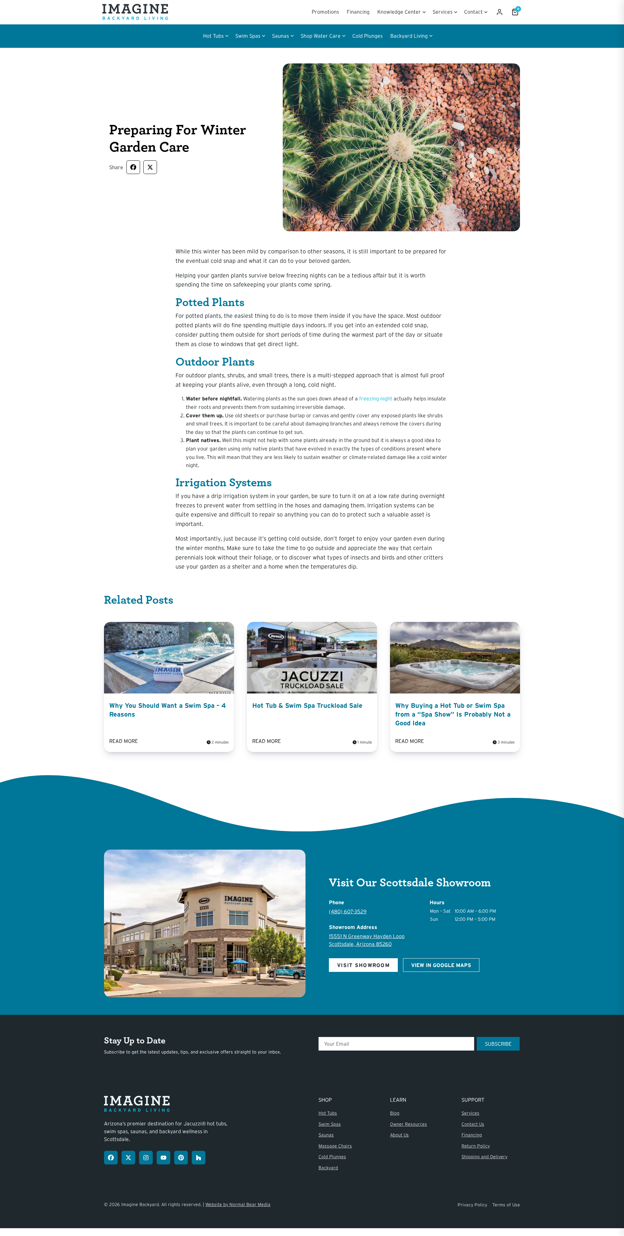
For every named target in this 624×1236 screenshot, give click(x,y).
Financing (358, 12)
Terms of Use (506, 1204)
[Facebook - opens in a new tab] (110, 1157)
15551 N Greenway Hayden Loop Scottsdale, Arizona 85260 (367, 940)
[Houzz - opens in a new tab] (198, 1157)
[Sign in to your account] (499, 12)
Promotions (325, 12)
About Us (399, 1134)
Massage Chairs (335, 1146)
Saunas (326, 1134)
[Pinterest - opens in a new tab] (181, 1157)
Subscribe (498, 1044)
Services (470, 1113)
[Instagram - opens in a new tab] (145, 1157)
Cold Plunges (367, 36)
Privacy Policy (472, 1204)
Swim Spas (329, 1124)
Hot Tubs (327, 1113)
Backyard (328, 1167)
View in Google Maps (441, 965)
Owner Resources (408, 1124)
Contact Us (473, 1124)
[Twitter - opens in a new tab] (128, 1157)
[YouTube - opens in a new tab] (163, 1157)
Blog (394, 1113)
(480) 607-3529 (348, 911)
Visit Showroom (363, 965)
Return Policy (476, 1146)
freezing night (375, 398)
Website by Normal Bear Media (237, 1204)
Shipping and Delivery (484, 1156)
